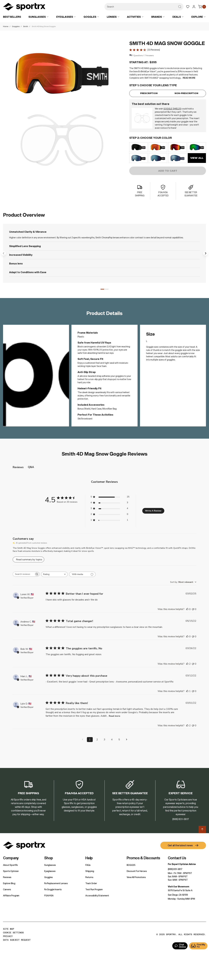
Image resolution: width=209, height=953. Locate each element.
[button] (62, 73)
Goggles (16, 26)
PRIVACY (8, 936)
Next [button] (205, 253)
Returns (89, 877)
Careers (7, 889)
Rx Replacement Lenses (56, 883)
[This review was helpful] (187, 664)
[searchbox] (23, 574)
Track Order (91, 883)
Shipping (89, 871)
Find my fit (201, 946)
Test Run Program (94, 889)
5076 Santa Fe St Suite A (180, 890)
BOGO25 (131, 865)
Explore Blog (9, 883)
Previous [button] (3, 253)
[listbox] (167, 152)
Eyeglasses (50, 871)
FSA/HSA (49, 896)
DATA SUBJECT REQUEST (17, 940)
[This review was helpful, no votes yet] (187, 609)
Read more (114, 716)
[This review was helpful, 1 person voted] (187, 691)
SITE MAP (8, 929)
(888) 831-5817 (175, 869)
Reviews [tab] (18, 467)
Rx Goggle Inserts (53, 889)
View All (196, 157)
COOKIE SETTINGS (13, 932)
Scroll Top (202, 829)
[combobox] (143, 6)
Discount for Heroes (137, 871)
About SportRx (10, 865)
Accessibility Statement (97, 896)
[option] (138, 147)
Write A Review (153, 510)
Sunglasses (50, 865)
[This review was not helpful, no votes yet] (193, 609)
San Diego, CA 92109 (178, 895)
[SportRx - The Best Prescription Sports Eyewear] (24, 7)
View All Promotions (136, 877)
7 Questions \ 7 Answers (143, 55)
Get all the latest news (180, 845)
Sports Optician (11, 871)
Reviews (7, 877)
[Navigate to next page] (126, 739)
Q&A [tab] (31, 467)
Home (5, 26)
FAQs (88, 865)
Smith (25, 26)
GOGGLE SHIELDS (172, 109)
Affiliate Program (11, 896)
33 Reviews (153, 50)
